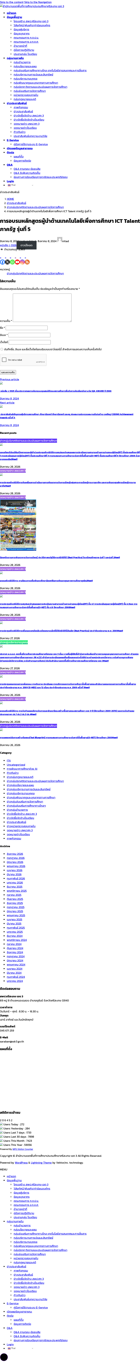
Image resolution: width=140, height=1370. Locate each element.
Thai (13, 185)
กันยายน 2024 (15, 948)
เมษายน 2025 (14, 919)
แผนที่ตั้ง (19, 156)
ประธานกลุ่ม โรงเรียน (25, 54)
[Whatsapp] (12, 257)
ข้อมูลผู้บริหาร (21, 29)
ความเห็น (6, 321)
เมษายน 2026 (14, 870)
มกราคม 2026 (15, 882)
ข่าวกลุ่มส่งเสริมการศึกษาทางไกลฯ (26, 806)
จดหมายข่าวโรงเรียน (25, 128)
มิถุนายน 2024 (15, 960)
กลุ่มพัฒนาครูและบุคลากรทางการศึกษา (36, 83)
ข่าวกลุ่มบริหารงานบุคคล (21, 793)
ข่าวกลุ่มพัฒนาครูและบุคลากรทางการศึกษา (31, 797)
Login (10, 1344)
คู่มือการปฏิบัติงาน (24, 50)
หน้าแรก (11, 1176)
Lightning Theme (41, 1163)
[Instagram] (22, 257)
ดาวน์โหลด (26, 245)
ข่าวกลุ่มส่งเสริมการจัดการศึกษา (25, 801)
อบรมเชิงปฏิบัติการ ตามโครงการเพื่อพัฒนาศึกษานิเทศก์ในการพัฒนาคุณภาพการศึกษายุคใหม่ (46, 580)
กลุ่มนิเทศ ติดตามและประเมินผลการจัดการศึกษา (40, 87)
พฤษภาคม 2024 (16, 964)
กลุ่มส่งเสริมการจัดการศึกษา (30, 91)
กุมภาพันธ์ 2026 (16, 878)
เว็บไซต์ (4, 342)
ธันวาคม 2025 (14, 887)
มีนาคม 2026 (14, 874)
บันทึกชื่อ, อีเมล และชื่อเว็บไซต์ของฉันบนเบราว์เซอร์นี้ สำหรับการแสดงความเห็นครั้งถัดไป (53, 349)
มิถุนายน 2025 (15, 911)
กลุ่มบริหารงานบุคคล (25, 79)
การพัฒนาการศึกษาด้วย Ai (22, 769)
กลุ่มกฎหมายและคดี (25, 99)
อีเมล (4, 335)
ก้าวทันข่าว (19, 132)
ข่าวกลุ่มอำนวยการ (17, 810)
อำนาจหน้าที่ (20, 46)
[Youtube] (17, 257)
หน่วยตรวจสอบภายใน (26, 95)
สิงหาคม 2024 (15, 952)
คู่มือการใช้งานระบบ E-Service (31, 144)
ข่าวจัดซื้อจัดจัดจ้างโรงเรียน (29, 120)
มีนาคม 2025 (14, 923)
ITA (9, 760)
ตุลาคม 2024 (14, 944)
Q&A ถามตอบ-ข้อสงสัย (27, 169)
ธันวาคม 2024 (15, 936)
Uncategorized (16, 765)
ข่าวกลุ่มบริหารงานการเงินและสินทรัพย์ (29, 789)
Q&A (9, 1328)
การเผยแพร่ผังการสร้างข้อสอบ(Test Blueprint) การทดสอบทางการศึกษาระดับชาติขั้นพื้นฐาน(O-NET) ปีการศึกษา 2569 (59, 737)
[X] (7, 257)
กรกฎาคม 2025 (15, 907)
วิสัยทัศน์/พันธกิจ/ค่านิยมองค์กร (32, 25)
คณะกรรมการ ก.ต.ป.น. (26, 38)
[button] (4, 1357)
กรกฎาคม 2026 (16, 858)
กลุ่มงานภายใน (15, 1221)
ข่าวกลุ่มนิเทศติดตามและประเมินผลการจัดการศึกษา (35, 273)
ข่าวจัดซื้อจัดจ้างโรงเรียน (20, 818)
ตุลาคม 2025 (14, 895)
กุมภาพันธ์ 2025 (16, 928)
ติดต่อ (10, 1316)
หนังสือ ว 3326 (8, 245)
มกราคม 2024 (15, 981)
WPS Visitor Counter (22, 1149)
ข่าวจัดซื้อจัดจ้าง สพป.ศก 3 (22, 814)
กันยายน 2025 (15, 899)
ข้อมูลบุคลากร (22, 33)
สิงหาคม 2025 (15, 903)
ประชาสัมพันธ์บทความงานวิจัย (30, 136)
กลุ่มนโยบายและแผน (25, 66)
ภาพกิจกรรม (21, 107)
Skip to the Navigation (38, 2)
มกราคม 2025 (15, 932)
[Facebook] (2, 257)
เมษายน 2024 (14, 969)
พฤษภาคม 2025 (16, 915)
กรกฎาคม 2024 (16, 956)
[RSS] (27, 257)
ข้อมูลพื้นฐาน (14, 1180)
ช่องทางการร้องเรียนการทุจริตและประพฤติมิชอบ (41, 177)
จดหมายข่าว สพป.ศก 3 (26, 124)
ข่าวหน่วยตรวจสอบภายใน (21, 826)
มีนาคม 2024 (14, 973)
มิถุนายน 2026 (15, 862)
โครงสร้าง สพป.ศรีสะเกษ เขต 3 (31, 21)
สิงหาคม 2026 (15, 854)
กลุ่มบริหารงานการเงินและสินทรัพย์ (33, 74)
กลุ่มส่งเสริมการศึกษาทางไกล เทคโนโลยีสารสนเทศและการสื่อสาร (50, 70)
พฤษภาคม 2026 (16, 866)
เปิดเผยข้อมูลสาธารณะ (19, 1312)
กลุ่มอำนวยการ (22, 62)
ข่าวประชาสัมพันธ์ (23, 111)
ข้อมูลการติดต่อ (22, 161)
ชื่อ (2, 328)
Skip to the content (12, 2)
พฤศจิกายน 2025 (17, 891)
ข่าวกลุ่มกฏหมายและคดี (20, 777)
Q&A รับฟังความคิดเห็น (27, 173)
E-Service (13, 1303)
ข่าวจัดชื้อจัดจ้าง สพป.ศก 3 (29, 115)
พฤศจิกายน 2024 (17, 940)
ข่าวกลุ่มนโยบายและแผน (20, 785)
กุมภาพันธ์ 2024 (16, 977)
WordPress (21, 1163)
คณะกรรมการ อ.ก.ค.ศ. (26, 42)
